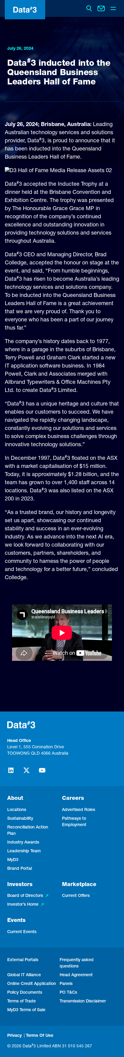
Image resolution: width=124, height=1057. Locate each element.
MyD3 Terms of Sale (26, 1010)
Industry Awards (23, 843)
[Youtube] (42, 773)
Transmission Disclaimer (83, 1001)
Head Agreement (76, 975)
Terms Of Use (39, 1036)
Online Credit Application (31, 984)
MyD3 (12, 860)
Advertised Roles (78, 810)
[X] (26, 773)
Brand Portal (19, 869)
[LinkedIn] (10, 773)
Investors (20, 885)
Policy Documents (24, 993)
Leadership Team (24, 851)
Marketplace (79, 885)
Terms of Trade (21, 1001)
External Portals (22, 960)
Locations (16, 810)
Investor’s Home (23, 905)
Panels (66, 984)
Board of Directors (25, 896)
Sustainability (20, 819)
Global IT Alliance (24, 975)
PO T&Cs (68, 993)
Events (16, 920)
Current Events (21, 932)
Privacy (14, 1036)
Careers (73, 798)
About (15, 798)
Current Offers (76, 896)
